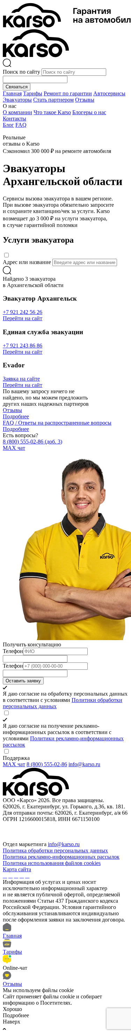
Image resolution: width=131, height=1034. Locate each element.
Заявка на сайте (21, 379)
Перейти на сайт (22, 318)
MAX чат (14, 448)
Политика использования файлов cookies (52, 863)
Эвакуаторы (17, 100)
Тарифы (32, 93)
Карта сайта (17, 869)
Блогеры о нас (89, 112)
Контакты (14, 119)
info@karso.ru (84, 764)
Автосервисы (109, 93)
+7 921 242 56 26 (22, 312)
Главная (12, 93)
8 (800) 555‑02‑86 (32, 442)
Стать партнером (53, 100)
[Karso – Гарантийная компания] (36, 55)
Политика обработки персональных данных (55, 850)
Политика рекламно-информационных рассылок (61, 857)
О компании (17, 112)
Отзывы (84, 100)
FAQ (21, 125)
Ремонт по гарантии (68, 93)
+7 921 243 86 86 (22, 346)
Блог (8, 125)
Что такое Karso (52, 112)
